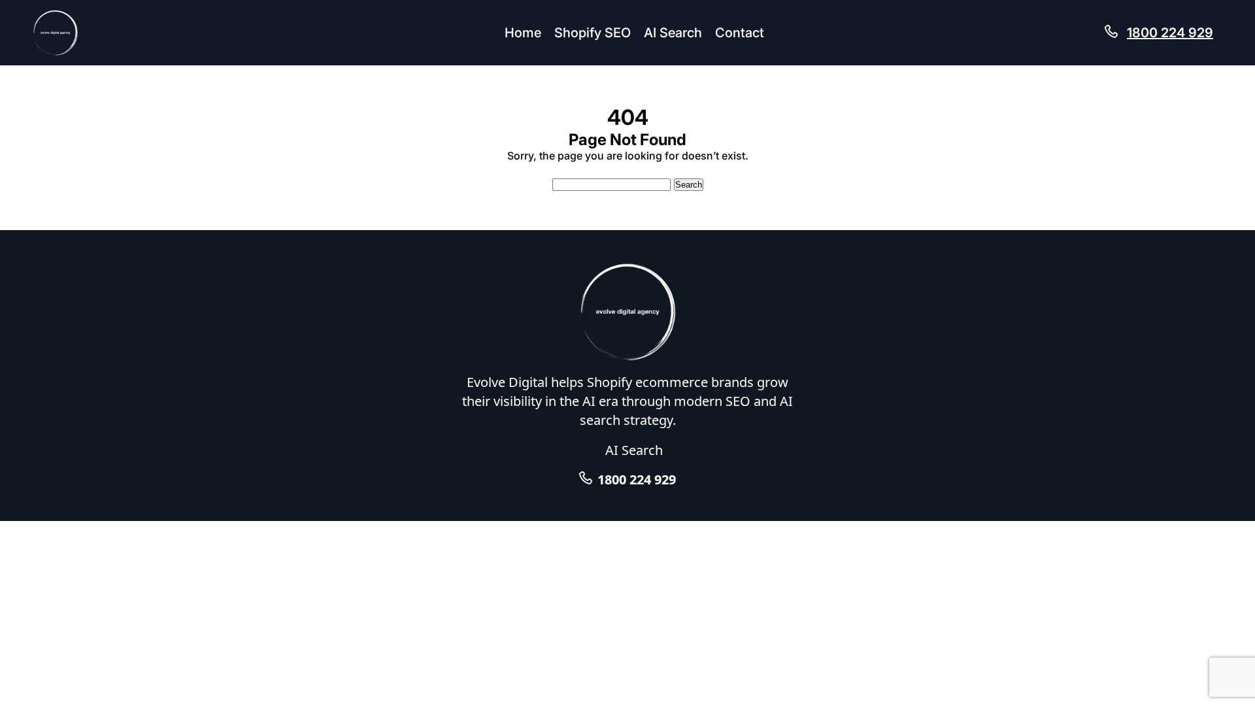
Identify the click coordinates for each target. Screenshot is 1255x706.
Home (523, 33)
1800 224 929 (1170, 33)
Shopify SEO (592, 33)
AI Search (673, 33)
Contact (739, 33)
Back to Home (628, 168)
